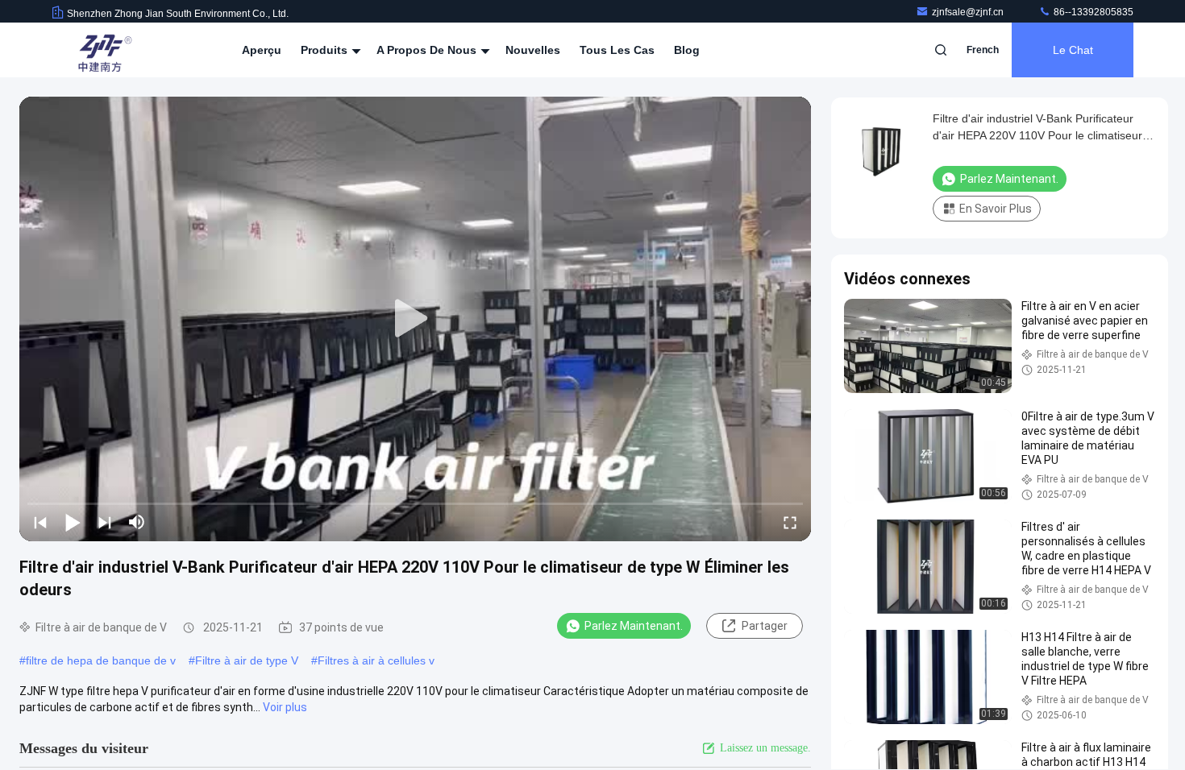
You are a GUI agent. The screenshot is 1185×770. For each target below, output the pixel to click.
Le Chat (1073, 49)
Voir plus (285, 707)
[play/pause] (72, 522)
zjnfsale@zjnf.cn (969, 12)
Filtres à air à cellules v (376, 660)
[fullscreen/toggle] (790, 522)
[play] (415, 319)
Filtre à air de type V (246, 660)
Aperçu (261, 49)
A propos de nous (428, 49)
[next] (105, 522)
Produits (326, 49)
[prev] (40, 522)
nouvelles (532, 49)
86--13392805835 (1092, 12)
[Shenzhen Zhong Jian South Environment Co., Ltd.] (102, 50)
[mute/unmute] (137, 522)
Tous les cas (617, 49)
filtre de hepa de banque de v (101, 660)
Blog (687, 49)
